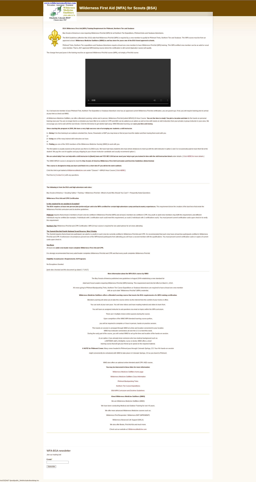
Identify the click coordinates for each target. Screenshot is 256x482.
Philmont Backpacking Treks (128, 381)
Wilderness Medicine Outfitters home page (128, 372)
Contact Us (60, 175)
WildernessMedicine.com (77, 170)
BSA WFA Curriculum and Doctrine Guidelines (128, 391)
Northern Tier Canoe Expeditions (128, 386)
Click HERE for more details (193, 156)
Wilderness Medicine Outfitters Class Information (128, 377)
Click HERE (120, 170)
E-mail (50, 459)
